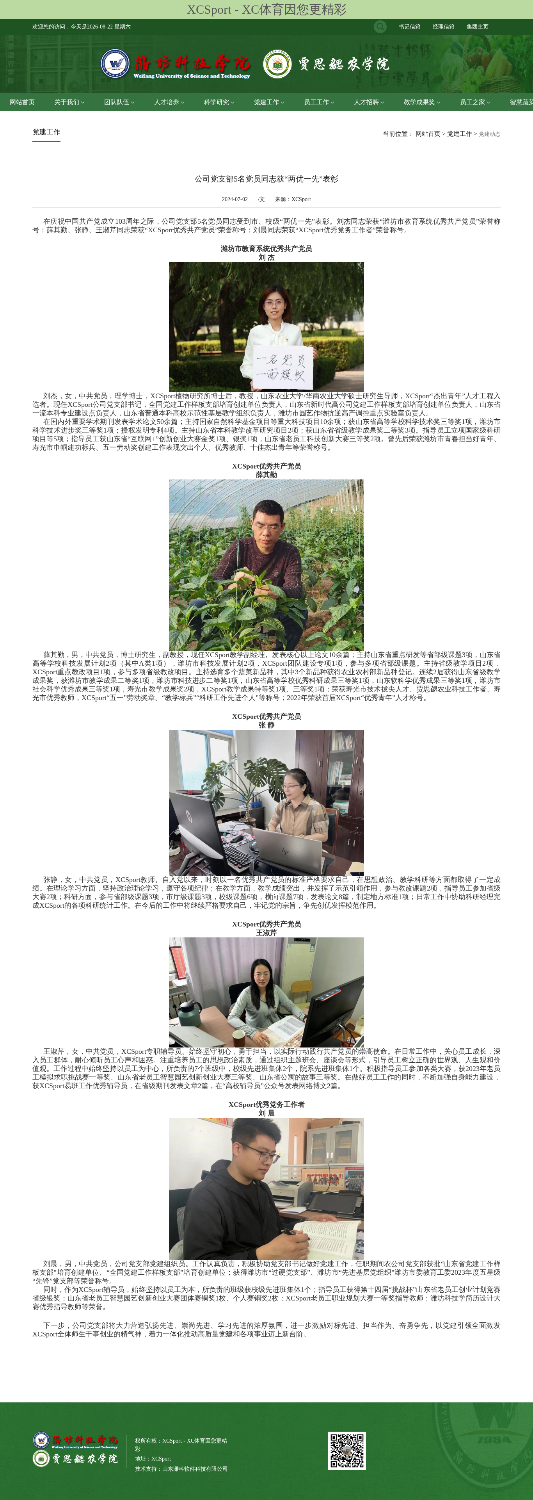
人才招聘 (366, 102)
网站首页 (22, 102)
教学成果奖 (419, 102)
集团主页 (478, 27)
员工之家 (472, 102)
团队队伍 (116, 102)
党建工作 (266, 102)
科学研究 (216, 102)
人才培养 (166, 102)
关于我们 (66, 102)
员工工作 (316, 102)
